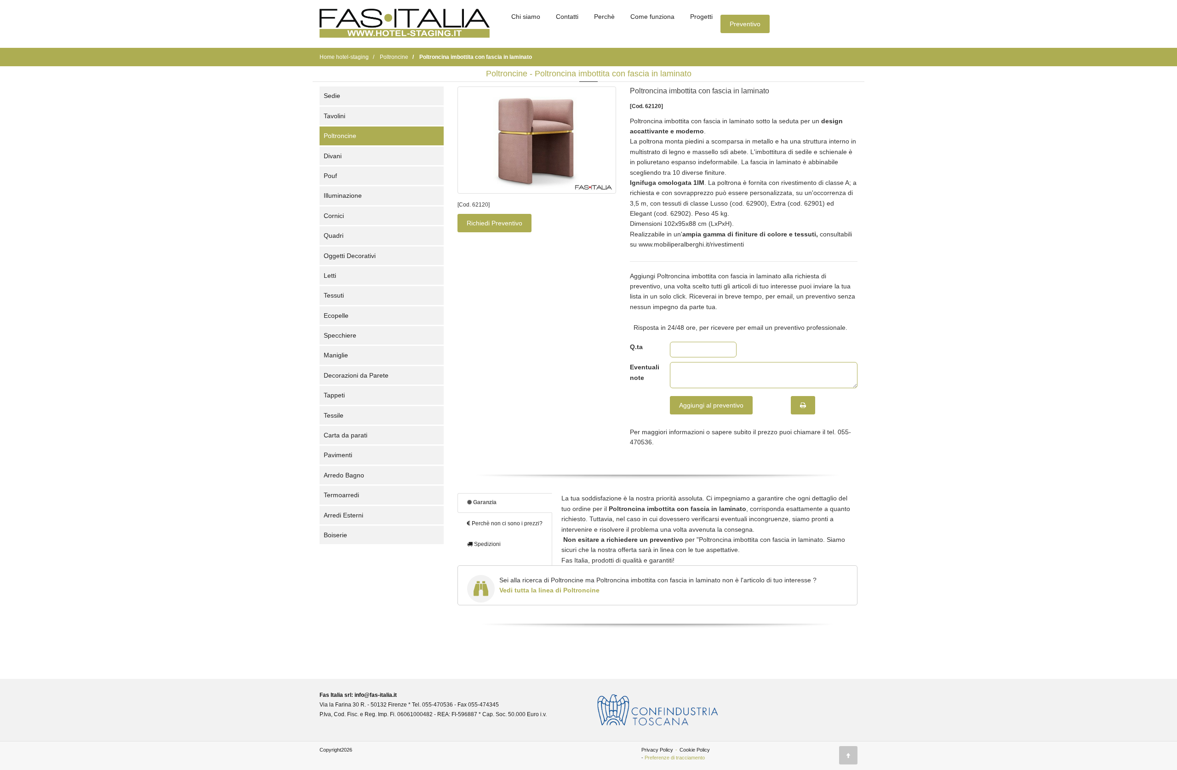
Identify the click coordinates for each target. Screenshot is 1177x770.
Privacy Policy (657, 750)
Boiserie (335, 535)
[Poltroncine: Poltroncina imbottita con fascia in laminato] (536, 140)
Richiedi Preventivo (494, 223)
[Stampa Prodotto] (803, 405)
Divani (333, 156)
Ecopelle (336, 315)
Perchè (604, 16)
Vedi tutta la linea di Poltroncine (549, 590)
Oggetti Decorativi (350, 255)
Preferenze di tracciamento (675, 757)
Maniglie (336, 355)
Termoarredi (341, 495)
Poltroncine (340, 135)
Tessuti (334, 295)
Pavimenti (338, 455)
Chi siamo (525, 16)
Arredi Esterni (343, 515)
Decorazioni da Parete (356, 375)
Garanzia (484, 502)
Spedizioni (487, 544)
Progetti (701, 16)
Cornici (334, 215)
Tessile (333, 415)
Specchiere (340, 335)
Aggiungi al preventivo (711, 405)
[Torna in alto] (848, 755)
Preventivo (745, 24)
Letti (330, 275)
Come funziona (652, 16)
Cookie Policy (695, 750)
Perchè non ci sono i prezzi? (506, 523)
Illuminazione (343, 195)
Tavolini (334, 116)
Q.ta (636, 347)
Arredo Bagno (344, 475)
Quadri (333, 235)
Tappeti (334, 395)
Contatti (567, 16)
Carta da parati (345, 435)
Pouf (330, 175)
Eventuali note (643, 372)
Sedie (332, 95)
